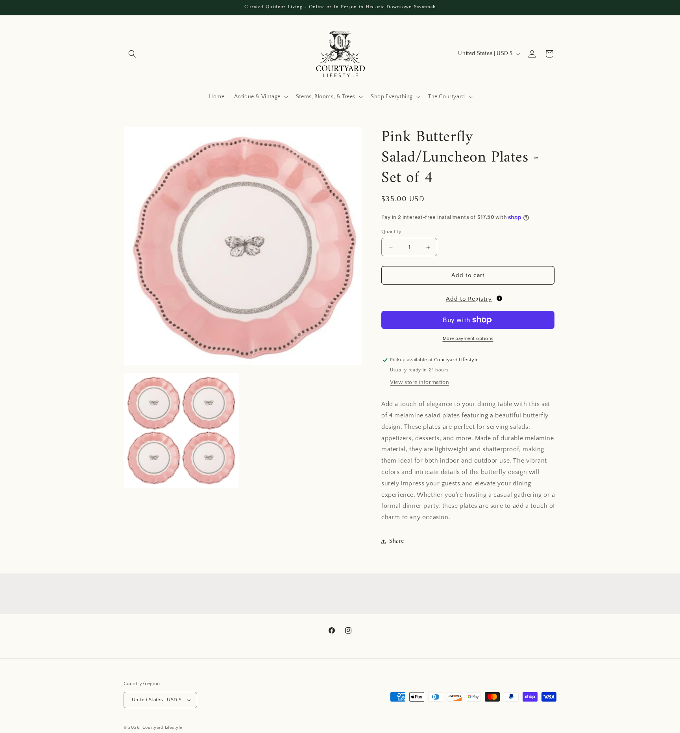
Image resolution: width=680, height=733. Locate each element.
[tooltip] (499, 298)
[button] (132, 53)
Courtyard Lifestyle (162, 727)
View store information (419, 382)
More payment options (468, 338)
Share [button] (396, 541)
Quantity (391, 231)
